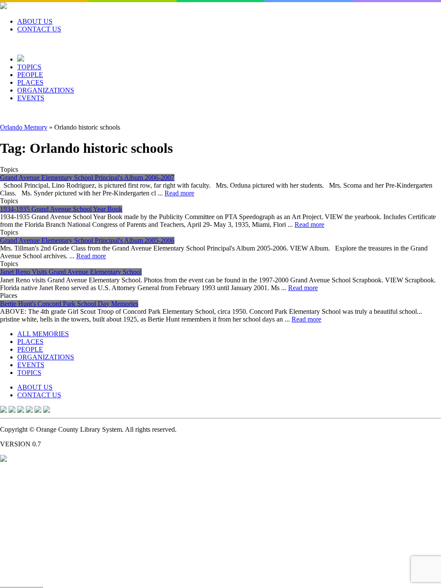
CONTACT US (39, 29)
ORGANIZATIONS (45, 90)
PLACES (30, 82)
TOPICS (29, 67)
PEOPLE (30, 74)
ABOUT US (35, 21)
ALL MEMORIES (43, 333)
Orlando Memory (23, 127)
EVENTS (30, 98)
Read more (179, 193)
